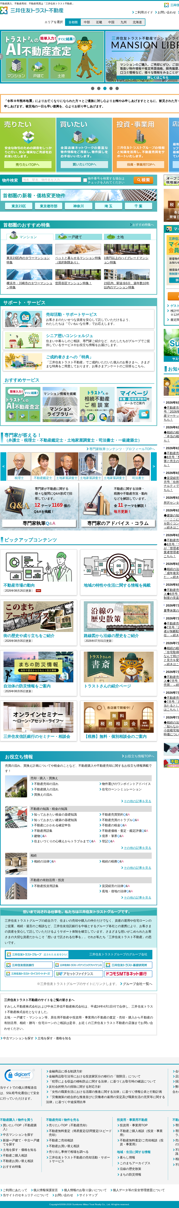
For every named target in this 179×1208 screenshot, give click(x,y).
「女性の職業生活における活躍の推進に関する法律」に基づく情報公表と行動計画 (105, 1091)
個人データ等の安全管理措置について (139, 1190)
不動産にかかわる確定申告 (52, 825)
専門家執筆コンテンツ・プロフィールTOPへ (122, 449)
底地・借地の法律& (117, 891)
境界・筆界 (113, 836)
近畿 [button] (99, 22)
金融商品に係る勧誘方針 (66, 1071)
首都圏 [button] (73, 22)
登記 (108, 841)
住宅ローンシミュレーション (122, 789)
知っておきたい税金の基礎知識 (55, 814)
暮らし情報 (127, 1157)
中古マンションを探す (18, 1038)
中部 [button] (87, 22)
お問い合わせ (167, 12)
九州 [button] (123, 22)
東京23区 (19, 206)
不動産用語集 (43, 830)
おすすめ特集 (12, 1166)
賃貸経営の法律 (116, 886)
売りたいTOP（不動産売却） (69, 1125)
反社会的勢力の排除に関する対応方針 (75, 1086)
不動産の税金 (114, 825)
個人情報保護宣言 (45, 1190)
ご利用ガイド (144, 12)
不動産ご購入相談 (15, 1155)
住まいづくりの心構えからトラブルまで (64, 841)
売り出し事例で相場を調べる (69, 1151)
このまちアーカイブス (135, 1163)
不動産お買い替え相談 (18, 1161)
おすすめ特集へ (143, 224)
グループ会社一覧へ (137, 984)
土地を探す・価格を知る (54, 1038)
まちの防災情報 (130, 1174)
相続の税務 (113, 861)
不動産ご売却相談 (61, 1140)
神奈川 (78, 206)
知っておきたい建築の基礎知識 (55, 820)
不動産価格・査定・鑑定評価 (125, 830)
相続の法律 (45, 861)
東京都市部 (48, 206)
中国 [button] (111, 22)
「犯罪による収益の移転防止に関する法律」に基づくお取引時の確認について (102, 1081)
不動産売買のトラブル (120, 820)
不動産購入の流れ (46, 789)
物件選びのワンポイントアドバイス (126, 784)
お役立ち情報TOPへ (139, 756)
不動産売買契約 (116, 814)
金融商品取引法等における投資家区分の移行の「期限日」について (95, 1076)
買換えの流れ (43, 794)
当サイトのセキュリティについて (26, 1195)
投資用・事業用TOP (134, 1125)
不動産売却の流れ (46, 784)
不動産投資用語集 (46, 886)
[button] (19, 1076)
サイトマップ (88, 1195)
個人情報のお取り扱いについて (85, 1190)
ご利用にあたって (15, 1190)
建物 (40, 836)
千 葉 (138, 206)
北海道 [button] (137, 22)
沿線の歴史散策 (130, 1169)
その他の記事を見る (137, 801)
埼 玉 (108, 206)
